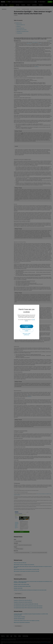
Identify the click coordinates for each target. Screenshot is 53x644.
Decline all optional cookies (26, 330)
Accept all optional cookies (26, 326)
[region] (26, 322)
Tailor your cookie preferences (26, 334)
